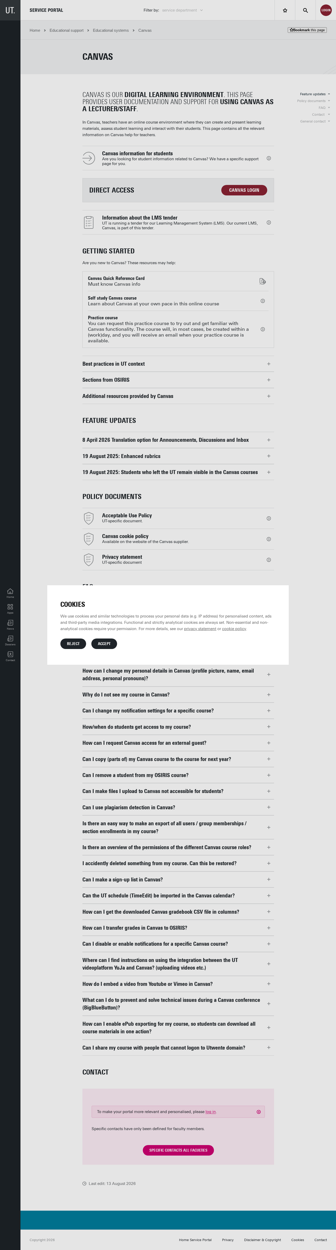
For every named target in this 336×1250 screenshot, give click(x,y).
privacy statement (200, 628)
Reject (73, 643)
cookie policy (234, 628)
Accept (104, 643)
